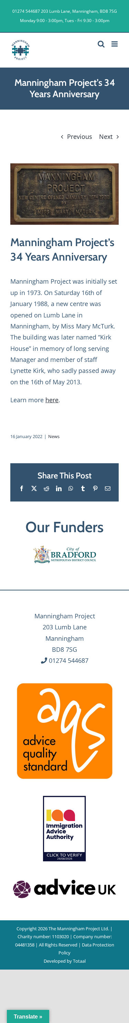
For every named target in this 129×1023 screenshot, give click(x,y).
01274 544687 (26, 11)
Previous (79, 136)
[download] (64, 877)
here (51, 400)
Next (105, 136)
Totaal (79, 961)
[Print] (64, 682)
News (54, 436)
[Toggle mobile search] (101, 44)
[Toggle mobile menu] (115, 44)
